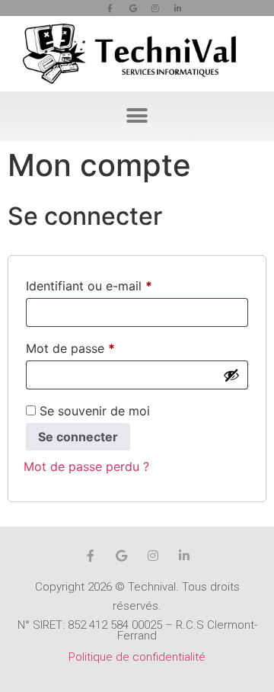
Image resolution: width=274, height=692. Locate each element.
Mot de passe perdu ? (86, 466)
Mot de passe (102, 346)
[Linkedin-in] (178, 8)
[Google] (133, 8)
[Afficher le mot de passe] (231, 375)
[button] (137, 116)
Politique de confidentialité (137, 657)
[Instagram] (155, 8)
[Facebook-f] (110, 8)
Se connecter (78, 436)
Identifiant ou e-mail (120, 283)
